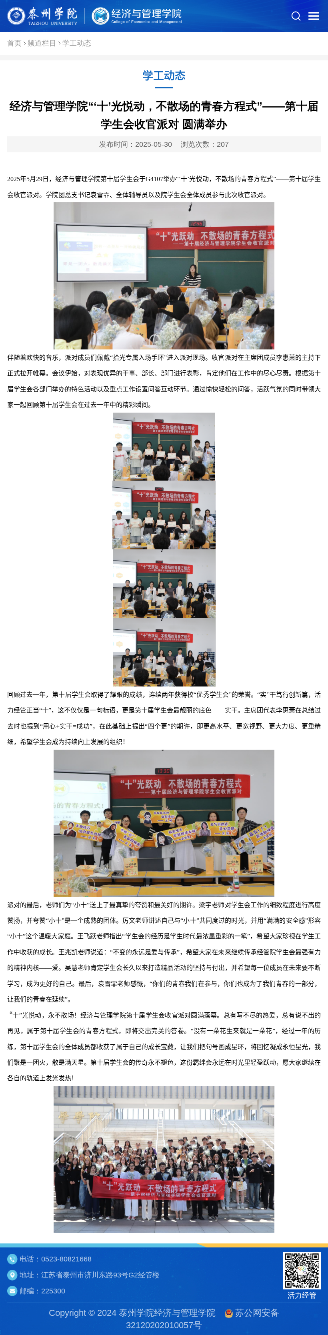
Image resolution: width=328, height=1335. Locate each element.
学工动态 (76, 43)
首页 (14, 43)
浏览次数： (205, 144)
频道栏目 (42, 43)
